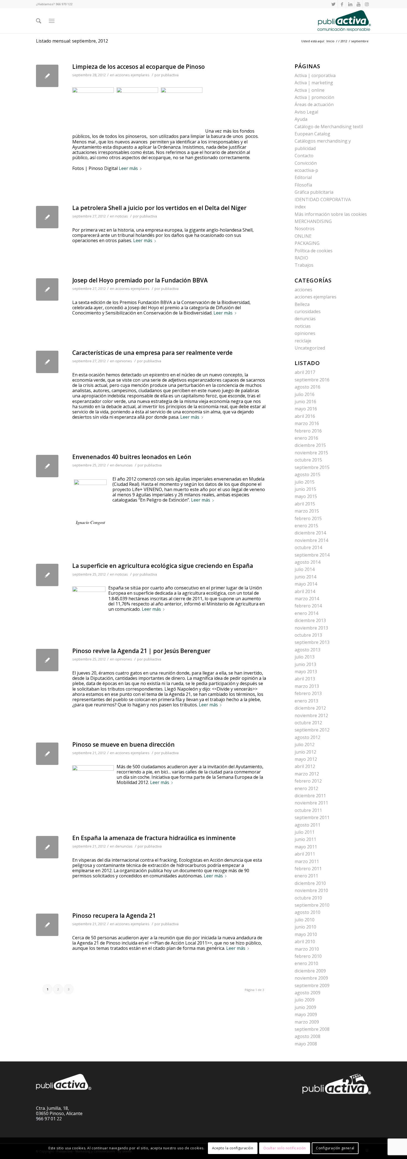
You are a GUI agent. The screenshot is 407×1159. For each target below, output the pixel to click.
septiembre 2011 (312, 817)
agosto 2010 (307, 912)
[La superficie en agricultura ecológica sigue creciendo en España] (47, 575)
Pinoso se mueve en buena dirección (123, 744)
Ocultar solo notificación (284, 1148)
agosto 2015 (307, 474)
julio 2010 (305, 920)
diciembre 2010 (310, 883)
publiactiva (170, 74)
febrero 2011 (308, 869)
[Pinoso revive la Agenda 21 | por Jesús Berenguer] (47, 660)
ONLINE (303, 236)
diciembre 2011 (310, 796)
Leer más (128, 168)
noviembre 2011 (311, 803)
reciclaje (303, 341)
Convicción (306, 163)
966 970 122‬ (64, 4)
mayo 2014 (306, 584)
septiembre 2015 (312, 467)
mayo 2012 (306, 759)
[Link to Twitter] (333, 4)
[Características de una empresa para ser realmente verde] (47, 362)
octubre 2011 (308, 810)
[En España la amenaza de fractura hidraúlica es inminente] (47, 847)
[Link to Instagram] (367, 4)
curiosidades (308, 311)
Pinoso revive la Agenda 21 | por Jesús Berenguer (141, 651)
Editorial (303, 177)
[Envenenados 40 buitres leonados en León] (47, 466)
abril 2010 (305, 941)
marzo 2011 (307, 861)
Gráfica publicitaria (314, 192)
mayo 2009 (306, 1014)
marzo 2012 (307, 774)
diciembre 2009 (310, 971)
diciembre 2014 (310, 533)
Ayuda (301, 119)
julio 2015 (305, 482)
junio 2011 (305, 839)
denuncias (124, 465)
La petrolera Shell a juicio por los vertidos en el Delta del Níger (159, 208)
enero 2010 (306, 963)
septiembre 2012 (312, 730)
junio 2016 (305, 401)
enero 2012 (306, 788)
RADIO (301, 258)
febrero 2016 (308, 431)
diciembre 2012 (310, 708)
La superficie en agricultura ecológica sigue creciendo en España (162, 566)
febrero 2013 (308, 693)
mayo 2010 (306, 934)
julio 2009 (305, 1000)
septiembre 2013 (312, 642)
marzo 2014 (307, 599)
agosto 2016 (307, 387)
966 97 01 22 (49, 1119)
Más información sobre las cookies (331, 214)
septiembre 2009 (312, 985)
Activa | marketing (314, 83)
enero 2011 (306, 876)
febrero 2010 (308, 956)
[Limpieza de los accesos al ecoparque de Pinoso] (47, 76)
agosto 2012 (307, 737)
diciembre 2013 (310, 620)
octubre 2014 (308, 547)
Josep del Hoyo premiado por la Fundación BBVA (140, 280)
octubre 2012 (308, 723)
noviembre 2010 (311, 890)
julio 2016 (305, 394)
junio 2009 (305, 1007)
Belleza (302, 304)
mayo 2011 (306, 847)
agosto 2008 (307, 1036)
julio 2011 (305, 832)
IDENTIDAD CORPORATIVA (323, 199)
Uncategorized (310, 348)
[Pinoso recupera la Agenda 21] (47, 925)
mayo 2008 (306, 1044)
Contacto (304, 156)
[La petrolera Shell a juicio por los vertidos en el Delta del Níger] (47, 217)
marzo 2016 (307, 423)
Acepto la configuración (232, 1148)
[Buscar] (38, 20)
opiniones (123, 360)
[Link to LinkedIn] (350, 4)
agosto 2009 (307, 993)
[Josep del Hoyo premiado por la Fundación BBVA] (47, 289)
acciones (303, 290)
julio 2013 (305, 657)
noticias (121, 216)
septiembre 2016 (312, 380)
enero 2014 (306, 613)
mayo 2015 (306, 496)
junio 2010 (305, 927)
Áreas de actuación (314, 104)
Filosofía (303, 185)
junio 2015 (305, 489)
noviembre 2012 (311, 715)
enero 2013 (306, 701)
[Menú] (52, 20)
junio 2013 (305, 664)
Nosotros (305, 228)
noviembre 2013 (311, 628)
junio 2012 (305, 752)
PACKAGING (307, 243)
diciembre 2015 (310, 445)
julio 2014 (305, 569)
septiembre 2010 (312, 905)
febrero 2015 (308, 518)
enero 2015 (306, 526)
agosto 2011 (307, 825)
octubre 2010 (308, 898)
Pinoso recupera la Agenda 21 (114, 915)
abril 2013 (305, 679)
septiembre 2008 (312, 1029)
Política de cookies (314, 251)
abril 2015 (305, 504)
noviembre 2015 (311, 453)
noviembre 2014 (311, 540)
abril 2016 (305, 416)
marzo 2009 (307, 1022)
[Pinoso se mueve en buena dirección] (47, 754)
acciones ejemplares (132, 74)
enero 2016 (306, 438)
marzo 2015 (307, 511)
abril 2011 (305, 854)
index (300, 207)
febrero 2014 (308, 606)
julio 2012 (305, 744)
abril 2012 (305, 766)
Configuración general (335, 1148)
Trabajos (304, 265)
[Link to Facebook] (342, 4)
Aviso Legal (306, 112)
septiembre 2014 (312, 555)
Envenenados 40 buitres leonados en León (131, 457)
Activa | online (309, 90)
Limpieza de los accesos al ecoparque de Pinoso (138, 66)
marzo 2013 (307, 686)
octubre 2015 (308, 460)
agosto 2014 (307, 562)
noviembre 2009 (311, 978)
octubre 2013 (308, 635)
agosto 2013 (307, 650)
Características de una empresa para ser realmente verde (152, 352)
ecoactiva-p (306, 170)
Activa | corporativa (315, 75)
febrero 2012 (308, 781)
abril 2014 (305, 591)
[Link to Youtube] (358, 4)
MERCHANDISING (313, 221)
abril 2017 (305, 372)
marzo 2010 (307, 949)
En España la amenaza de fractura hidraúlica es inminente (154, 838)
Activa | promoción (314, 97)
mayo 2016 (306, 409)
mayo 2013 (306, 671)
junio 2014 (305, 577)
